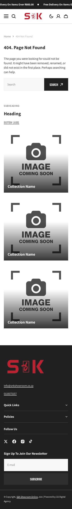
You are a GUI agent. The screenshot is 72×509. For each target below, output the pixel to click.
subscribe (36, 479)
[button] (51, 16)
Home (7, 36)
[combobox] (23, 84)
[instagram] (22, 441)
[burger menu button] (6, 16)
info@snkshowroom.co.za (18, 385)
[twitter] (6, 441)
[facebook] (14, 441)
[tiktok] (31, 441)
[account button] (58, 16)
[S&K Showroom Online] (33, 16)
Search (54, 84)
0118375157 (10, 393)
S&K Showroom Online (27, 496)
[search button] (13, 16)
